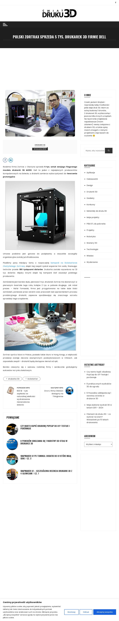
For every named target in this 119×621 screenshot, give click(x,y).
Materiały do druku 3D (97, 211)
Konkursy (91, 204)
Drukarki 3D (40, 145)
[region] (59, 610)
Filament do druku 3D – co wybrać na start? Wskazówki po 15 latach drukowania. (99, 418)
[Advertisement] (59, 65)
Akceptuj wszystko (105, 612)
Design (90, 185)
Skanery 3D (92, 243)
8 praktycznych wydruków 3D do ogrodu (99, 385)
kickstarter (33, 379)
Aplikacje (91, 172)
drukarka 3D (14, 379)
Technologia (92, 249)
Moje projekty (93, 217)
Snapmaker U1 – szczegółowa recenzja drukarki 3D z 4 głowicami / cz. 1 (46, 472)
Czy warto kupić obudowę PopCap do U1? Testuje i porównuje (45, 427)
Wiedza (90, 255)
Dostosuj (71, 612)
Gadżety (90, 198)
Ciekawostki (92, 179)
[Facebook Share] (5, 160)
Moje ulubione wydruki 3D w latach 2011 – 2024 (99, 406)
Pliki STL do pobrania (96, 223)
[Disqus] (40, 501)
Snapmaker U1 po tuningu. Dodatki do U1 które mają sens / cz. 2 (45, 457)
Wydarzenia (92, 262)
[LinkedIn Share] (10, 160)
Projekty (90, 230)
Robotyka (91, 236)
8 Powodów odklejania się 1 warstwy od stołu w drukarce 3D (43, 442)
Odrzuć (86, 612)
